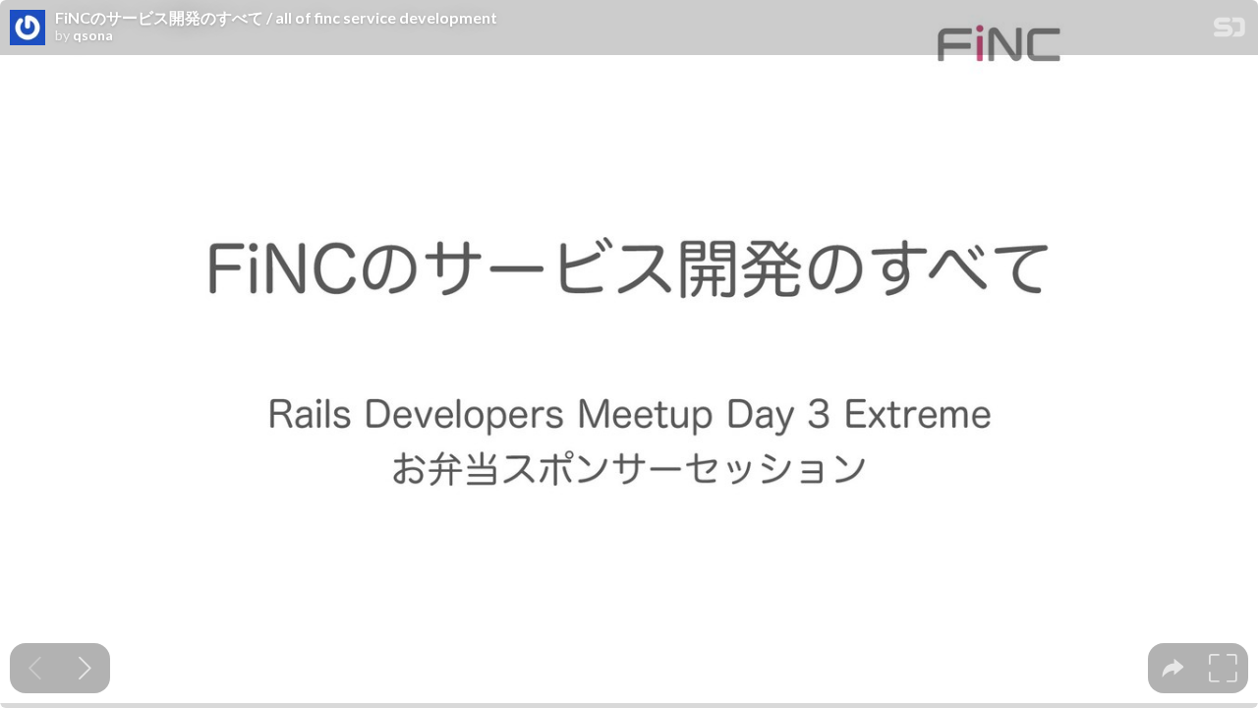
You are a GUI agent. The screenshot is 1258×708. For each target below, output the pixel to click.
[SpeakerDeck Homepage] (1229, 31)
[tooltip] (1173, 668)
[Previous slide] (35, 668)
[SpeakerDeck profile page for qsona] (27, 28)
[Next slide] (85, 668)
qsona (93, 35)
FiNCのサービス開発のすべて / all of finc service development (276, 18)
